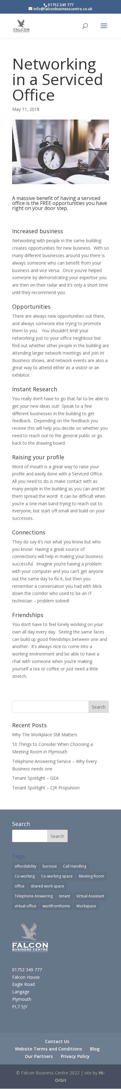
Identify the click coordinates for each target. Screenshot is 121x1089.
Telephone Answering (34, 896)
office (20, 886)
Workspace (86, 906)
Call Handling (74, 866)
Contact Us (57, 1041)
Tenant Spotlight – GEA (35, 778)
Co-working (25, 876)
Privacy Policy (75, 1056)
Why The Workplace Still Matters (44, 734)
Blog (95, 1049)
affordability (25, 866)
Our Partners (39, 1056)
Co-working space (57, 876)
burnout (50, 866)
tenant (64, 896)
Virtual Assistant (90, 896)
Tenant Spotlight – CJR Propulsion (46, 788)
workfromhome (56, 906)
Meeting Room (91, 876)
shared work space (47, 886)
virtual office (25, 906)
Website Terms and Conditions (48, 1049)
